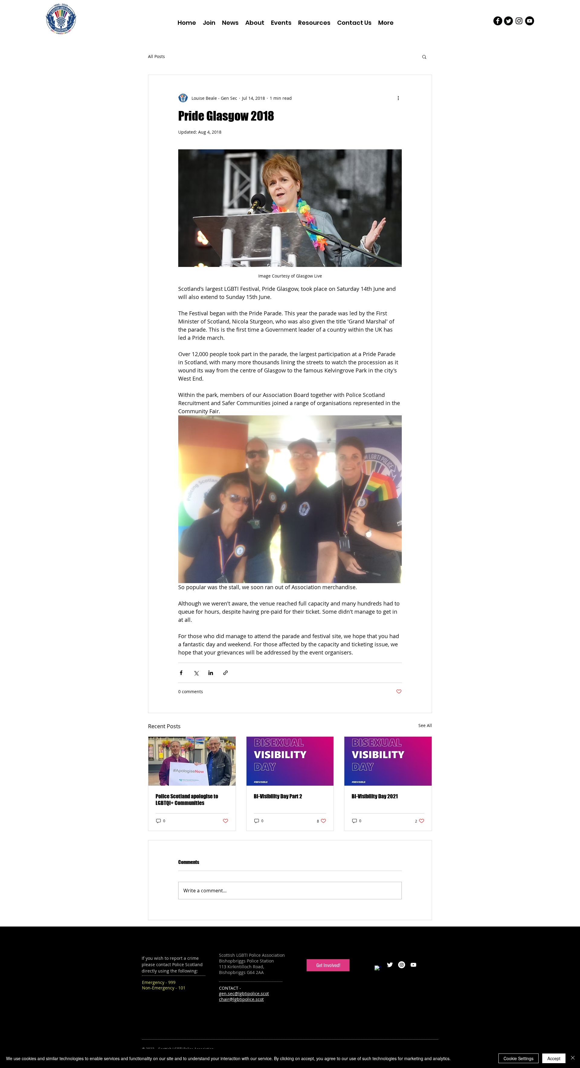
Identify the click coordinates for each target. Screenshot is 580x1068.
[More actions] (398, 98)
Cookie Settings (518, 1058)
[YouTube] (413, 964)
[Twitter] (389, 964)
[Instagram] (401, 964)
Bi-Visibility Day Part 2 (278, 796)
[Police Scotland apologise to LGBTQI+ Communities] (192, 761)
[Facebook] (378, 969)
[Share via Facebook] (181, 673)
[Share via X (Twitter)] (196, 673)
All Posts (156, 56)
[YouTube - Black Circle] (529, 20)
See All (425, 725)
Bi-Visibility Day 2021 (375, 796)
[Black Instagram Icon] (519, 20)
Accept (553, 1058)
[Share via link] (225, 673)
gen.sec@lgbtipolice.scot (244, 993)
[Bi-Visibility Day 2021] (388, 761)
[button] (424, 56)
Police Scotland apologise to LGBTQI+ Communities (187, 799)
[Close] (572, 1058)
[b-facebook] (497, 20)
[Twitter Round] (508, 20)
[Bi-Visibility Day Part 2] (290, 761)
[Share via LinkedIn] (211, 673)
